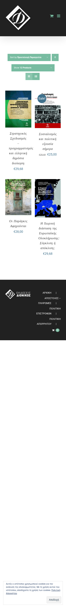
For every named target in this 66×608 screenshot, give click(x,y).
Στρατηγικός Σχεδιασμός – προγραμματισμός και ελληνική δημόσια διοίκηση (21, 148)
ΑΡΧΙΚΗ (47, 292)
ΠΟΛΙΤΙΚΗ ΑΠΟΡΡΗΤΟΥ (49, 321)
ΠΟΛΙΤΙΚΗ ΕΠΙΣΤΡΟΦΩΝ (48, 311)
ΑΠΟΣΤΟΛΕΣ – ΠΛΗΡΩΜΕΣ (49, 301)
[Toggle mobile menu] (59, 16)
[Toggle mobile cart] (52, 16)
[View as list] (36, 76)
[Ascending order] (55, 57)
